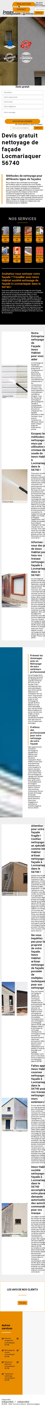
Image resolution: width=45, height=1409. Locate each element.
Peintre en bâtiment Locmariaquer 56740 (10, 1365)
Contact (21, 9)
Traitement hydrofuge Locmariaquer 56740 (10, 1377)
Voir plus (22, 1303)
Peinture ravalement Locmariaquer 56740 (10, 1342)
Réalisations (24, 4)
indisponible (12, 13)
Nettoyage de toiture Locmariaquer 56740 (10, 1353)
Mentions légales (33, 1404)
